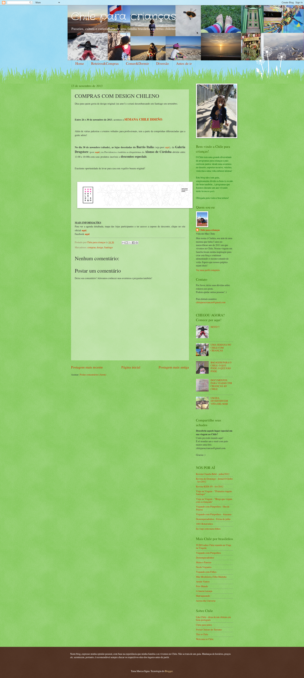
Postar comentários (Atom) (93, 374)
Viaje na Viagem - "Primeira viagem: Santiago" (214, 493)
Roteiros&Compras (105, 63)
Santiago (108, 247)
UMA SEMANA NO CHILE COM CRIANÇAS (221, 347)
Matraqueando (203, 595)
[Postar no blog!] (126, 242)
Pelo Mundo (202, 586)
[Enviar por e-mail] (123, 242)
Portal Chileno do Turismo (209, 629)
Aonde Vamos (203, 581)
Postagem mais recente (87, 367)
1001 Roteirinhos (204, 523)
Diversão (162, 63)
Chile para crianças (123, 16)
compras (91, 247)
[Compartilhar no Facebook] (133, 242)
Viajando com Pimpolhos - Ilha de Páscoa (212, 508)
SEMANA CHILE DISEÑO (143, 119)
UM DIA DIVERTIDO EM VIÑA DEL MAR (219, 400)
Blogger (169, 671)
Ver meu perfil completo (208, 270)
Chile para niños (204, 624)
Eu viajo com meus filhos (208, 528)
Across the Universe (206, 600)
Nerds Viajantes (203, 567)
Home (79, 63)
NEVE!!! (215, 327)
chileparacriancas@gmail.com (211, 302)
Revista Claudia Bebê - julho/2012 (212, 474)
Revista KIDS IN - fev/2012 (209, 486)
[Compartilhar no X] (130, 242)
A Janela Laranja (204, 591)
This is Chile (202, 634)
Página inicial (130, 367)
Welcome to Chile (204, 639)
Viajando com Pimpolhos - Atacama (213, 514)
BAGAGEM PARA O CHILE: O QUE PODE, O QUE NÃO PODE (221, 367)
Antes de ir (184, 63)
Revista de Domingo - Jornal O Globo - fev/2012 (214, 480)
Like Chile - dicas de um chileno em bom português (213, 618)
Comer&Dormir (137, 63)
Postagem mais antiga (174, 367)
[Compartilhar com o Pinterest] (136, 242)
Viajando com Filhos (206, 571)
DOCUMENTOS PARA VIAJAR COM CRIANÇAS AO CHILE (221, 385)
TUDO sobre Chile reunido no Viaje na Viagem (213, 546)
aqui (167, 147)
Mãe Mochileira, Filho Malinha (211, 576)
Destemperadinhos (205, 557)
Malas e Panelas (203, 562)
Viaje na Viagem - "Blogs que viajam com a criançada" (214, 500)
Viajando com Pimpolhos (208, 552)
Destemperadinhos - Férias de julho (213, 519)
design (100, 247)
